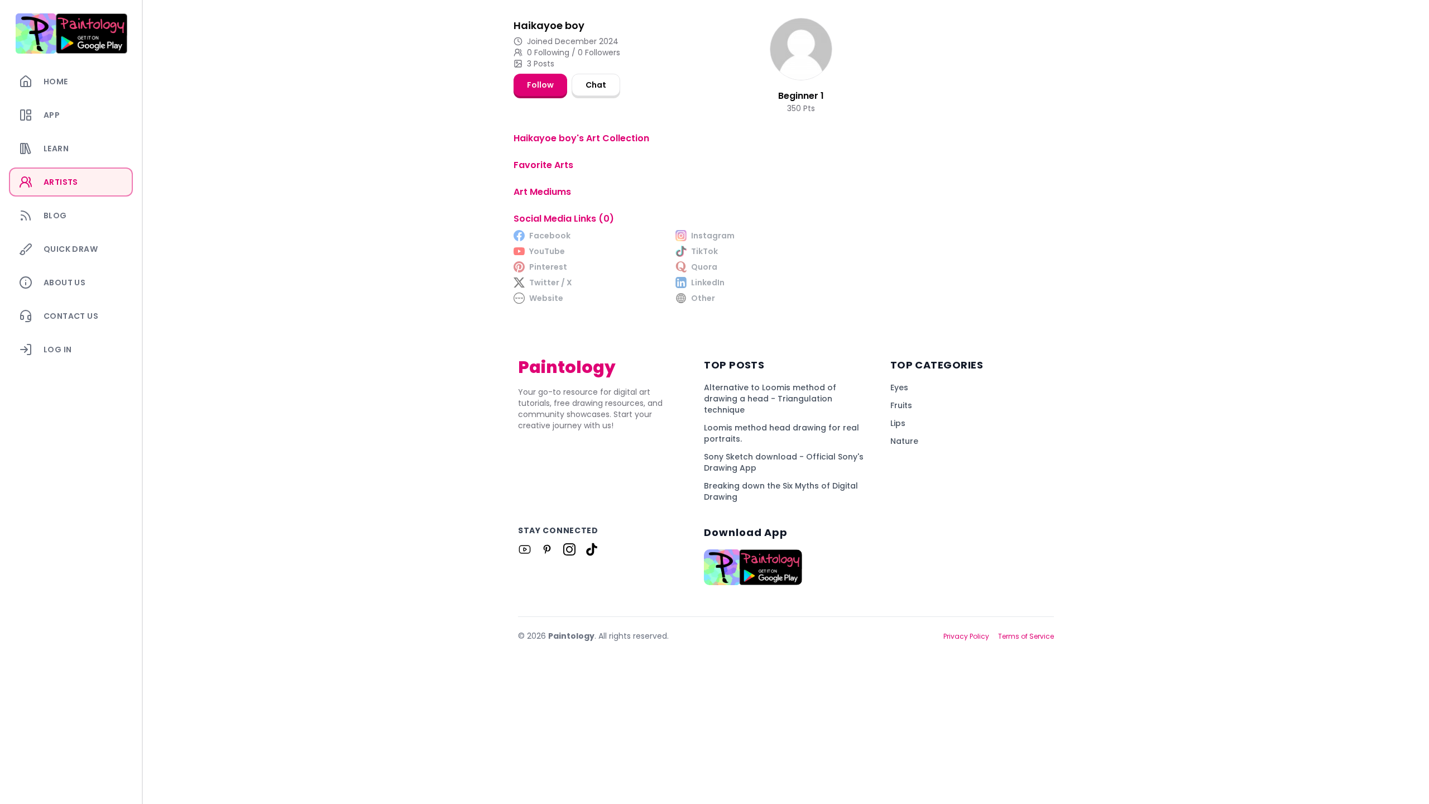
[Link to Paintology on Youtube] (524, 549)
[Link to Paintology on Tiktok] (591, 549)
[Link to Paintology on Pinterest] (547, 549)
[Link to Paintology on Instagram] (569, 549)
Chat (596, 84)
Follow (540, 84)
